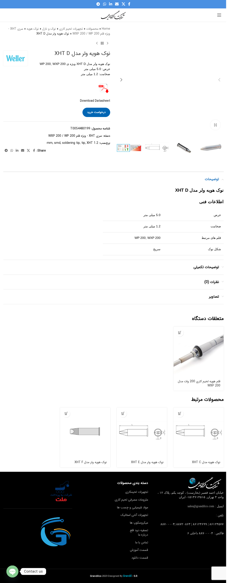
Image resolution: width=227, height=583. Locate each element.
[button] (219, 79)
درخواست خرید (96, 112)
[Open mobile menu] (219, 15)
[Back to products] (102, 43)
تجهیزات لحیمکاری (136, 491)
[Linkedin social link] (111, 4)
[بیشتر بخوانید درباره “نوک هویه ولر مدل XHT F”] (66, 413)
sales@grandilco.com (201, 506)
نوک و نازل (49, 28)
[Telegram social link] (98, 4)
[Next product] (97, 43)
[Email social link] (117, 4)
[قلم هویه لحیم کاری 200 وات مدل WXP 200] (199, 352)
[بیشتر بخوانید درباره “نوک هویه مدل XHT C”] (180, 413)
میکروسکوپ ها (139, 522)
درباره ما (143, 534)
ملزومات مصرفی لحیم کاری (131, 499)
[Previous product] (107, 43)
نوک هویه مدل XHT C (206, 462)
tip (83, 142)
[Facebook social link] (129, 4)
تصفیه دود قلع (139, 530)
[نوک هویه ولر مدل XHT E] (142, 433)
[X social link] (123, 4)
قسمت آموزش (139, 550)
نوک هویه (33, 28)
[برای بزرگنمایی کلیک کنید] (215, 125)
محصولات (92, 28)
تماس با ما (141, 542)
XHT (90, 142)
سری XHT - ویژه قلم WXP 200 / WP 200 (75, 135)
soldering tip (71, 142)
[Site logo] (113, 14)
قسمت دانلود (139, 557)
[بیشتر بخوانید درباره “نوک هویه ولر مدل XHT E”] (123, 413)
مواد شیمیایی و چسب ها (132, 507)
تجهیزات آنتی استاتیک (134, 515)
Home (106, 28)
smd (57, 142)
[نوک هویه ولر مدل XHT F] (85, 433)
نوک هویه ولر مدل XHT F (90, 462)
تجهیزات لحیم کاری (71, 28)
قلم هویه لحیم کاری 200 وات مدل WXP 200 (199, 383)
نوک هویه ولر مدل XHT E (147, 462)
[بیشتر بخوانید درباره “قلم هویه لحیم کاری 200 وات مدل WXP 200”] (180, 333)
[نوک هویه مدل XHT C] (199, 433)
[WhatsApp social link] (105, 4)
